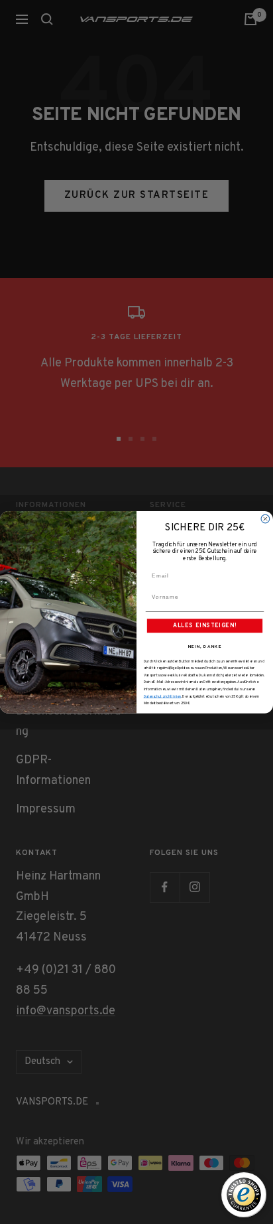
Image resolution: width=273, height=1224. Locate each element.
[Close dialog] (265, 518)
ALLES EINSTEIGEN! (205, 625)
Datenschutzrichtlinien (163, 696)
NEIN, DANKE (205, 646)
